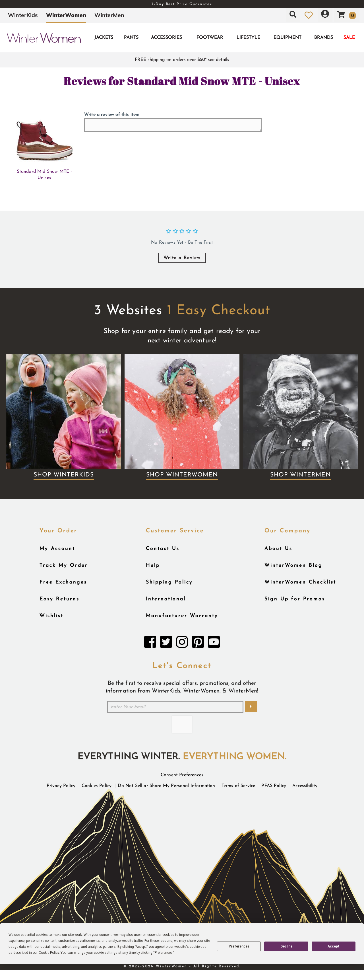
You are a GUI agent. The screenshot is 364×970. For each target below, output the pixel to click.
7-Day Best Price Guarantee (182, 4)
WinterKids (23, 15)
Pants (131, 37)
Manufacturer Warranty (182, 615)
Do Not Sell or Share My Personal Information (166, 786)
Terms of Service (238, 786)
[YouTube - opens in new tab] (214, 643)
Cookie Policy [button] (49, 953)
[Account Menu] (325, 15)
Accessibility (304, 786)
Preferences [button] (164, 953)
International (166, 599)
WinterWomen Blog (293, 565)
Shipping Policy (169, 582)
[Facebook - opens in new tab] (150, 643)
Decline (286, 946)
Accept (334, 946)
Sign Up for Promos (294, 599)
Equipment (287, 37)
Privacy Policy (61, 786)
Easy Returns (59, 599)
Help (153, 565)
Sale (349, 37)
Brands (323, 37)
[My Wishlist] (308, 15)
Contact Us (162, 548)
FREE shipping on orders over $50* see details (182, 59)
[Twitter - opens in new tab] (166, 643)
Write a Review (182, 258)
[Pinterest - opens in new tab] (198, 643)
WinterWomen (66, 15)
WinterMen (109, 15)
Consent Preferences (182, 775)
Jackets (103, 37)
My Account (57, 548)
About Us (278, 548)
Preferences (239, 946)
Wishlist (51, 615)
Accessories (166, 37)
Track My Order (64, 565)
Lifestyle (248, 37)
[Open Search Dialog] (293, 15)
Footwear (210, 37)
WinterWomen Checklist (300, 582)
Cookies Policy (96, 786)
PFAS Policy (273, 786)
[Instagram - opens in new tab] (182, 643)
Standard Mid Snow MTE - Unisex (44, 174)
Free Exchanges (63, 582)
